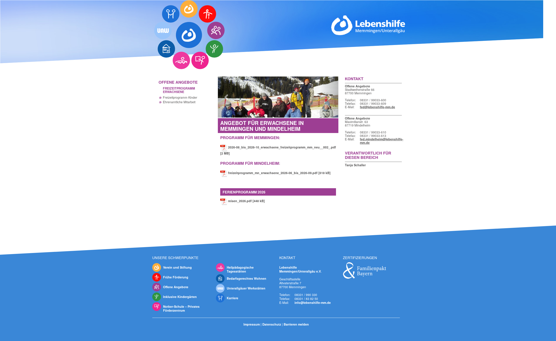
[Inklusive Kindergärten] (214, 49)
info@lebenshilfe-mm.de (313, 302)
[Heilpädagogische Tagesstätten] (181, 60)
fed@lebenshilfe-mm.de (377, 107)
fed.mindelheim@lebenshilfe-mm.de (380, 140)
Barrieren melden (296, 324)
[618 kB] (279, 173)
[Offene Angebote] (216, 30)
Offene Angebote (178, 82)
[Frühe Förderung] (207, 14)
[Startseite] (189, 35)
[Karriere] (170, 14)
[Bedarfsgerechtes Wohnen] (166, 49)
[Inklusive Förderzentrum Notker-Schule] (200, 60)
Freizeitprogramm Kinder (180, 97)
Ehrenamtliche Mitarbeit (179, 102)
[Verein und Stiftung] (189, 9)
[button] (227, 97)
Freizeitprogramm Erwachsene (179, 89)
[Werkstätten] (163, 30)
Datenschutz (271, 324)
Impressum (251, 324)
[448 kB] (246, 201)
